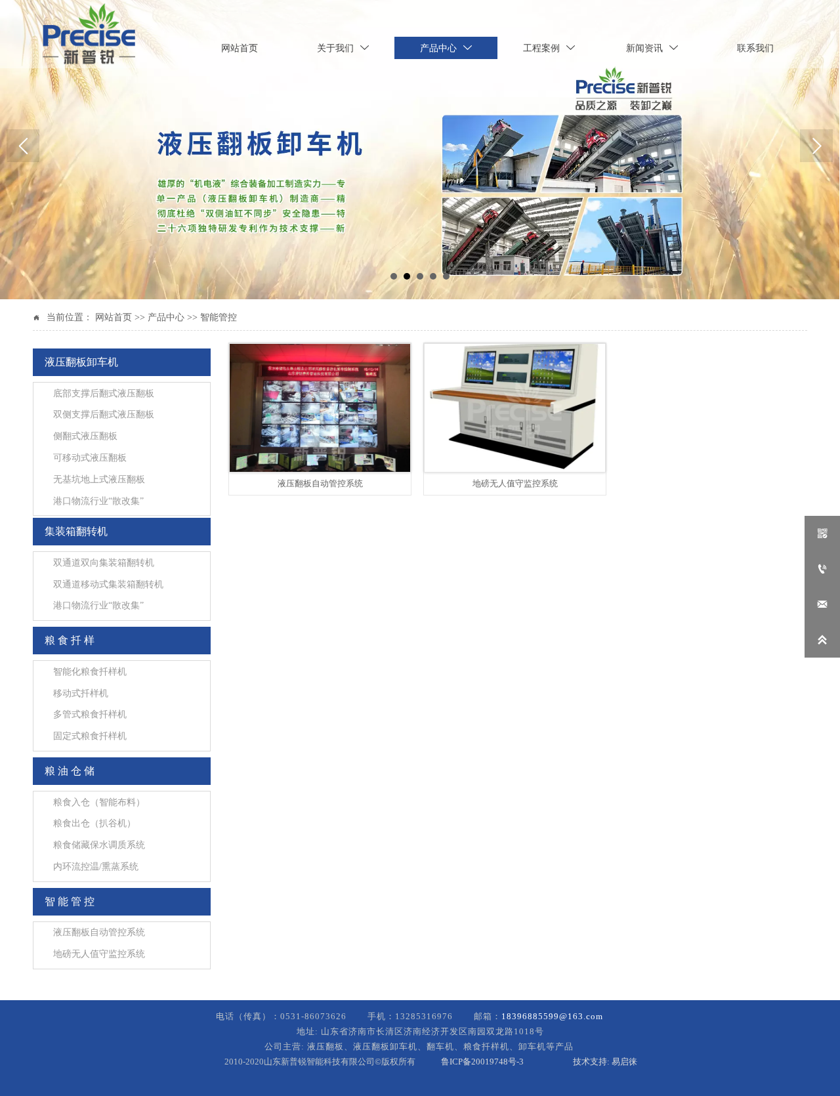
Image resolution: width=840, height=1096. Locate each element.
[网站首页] (89, 34)
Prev (23, 145)
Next (816, 145)
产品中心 (166, 317)
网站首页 (113, 317)
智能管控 (218, 317)
